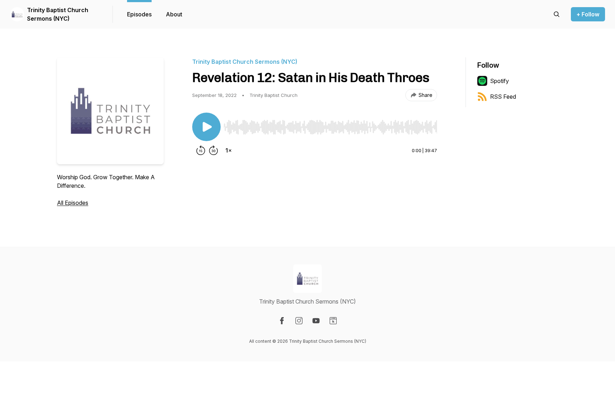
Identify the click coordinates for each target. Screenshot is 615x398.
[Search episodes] (556, 14)
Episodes (139, 14)
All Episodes (72, 202)
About (174, 14)
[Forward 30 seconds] (214, 150)
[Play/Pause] (206, 127)
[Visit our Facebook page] (281, 320)
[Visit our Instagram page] (299, 320)
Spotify (499, 80)
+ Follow (588, 14)
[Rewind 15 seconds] (201, 150)
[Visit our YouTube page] (316, 320)
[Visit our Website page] (333, 320)
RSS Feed (503, 96)
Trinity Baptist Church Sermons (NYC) (57, 14)
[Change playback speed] (228, 150)
